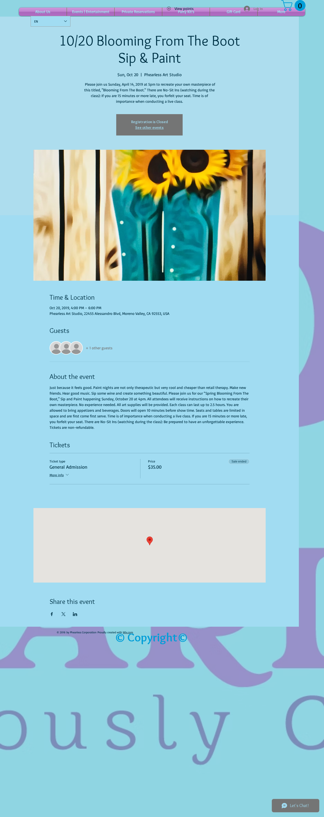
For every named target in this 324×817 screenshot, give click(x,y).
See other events (149, 127)
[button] (294, 5)
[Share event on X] (63, 614)
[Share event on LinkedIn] (75, 614)
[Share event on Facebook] (52, 614)
